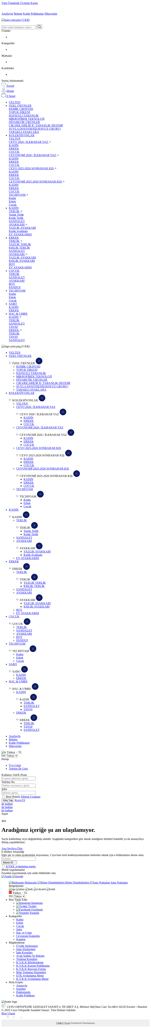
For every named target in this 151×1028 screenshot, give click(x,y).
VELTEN (14, 102)
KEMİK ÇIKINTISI (21, 108)
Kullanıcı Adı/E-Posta (14, 774)
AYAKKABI (17, 224)
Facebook (37, 909)
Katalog (20, 939)
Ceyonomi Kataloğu (28, 936)
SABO (13, 303)
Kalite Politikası (25, 995)
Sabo (19, 929)
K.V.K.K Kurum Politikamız (33, 965)
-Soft (59, 1023)
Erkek (12, 201)
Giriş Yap (8, 800)
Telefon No (8, 782)
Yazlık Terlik (16, 214)
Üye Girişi (15, 765)
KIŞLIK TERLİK (19, 247)
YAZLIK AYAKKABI (22, 227)
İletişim (18, 13)
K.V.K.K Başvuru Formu (31, 969)
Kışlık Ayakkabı (18, 231)
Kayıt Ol (20, 800)
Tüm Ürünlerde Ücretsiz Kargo (19, 3)
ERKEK (14, 148)
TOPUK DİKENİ (19, 112)
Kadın (12, 198)
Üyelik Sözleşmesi (27, 945)
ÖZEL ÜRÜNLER (20, 105)
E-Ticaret (66, 1023)
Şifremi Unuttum (30, 796)
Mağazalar (31, 882)
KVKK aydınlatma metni (20, 866)
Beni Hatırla (13, 796)
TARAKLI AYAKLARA (24, 132)
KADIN (14, 145)
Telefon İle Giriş (18, 768)
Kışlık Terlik (16, 217)
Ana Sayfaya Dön (11, 848)
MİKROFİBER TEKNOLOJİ (26, 118)
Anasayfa (21, 985)
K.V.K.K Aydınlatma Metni (32, 978)
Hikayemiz (51, 13)
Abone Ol (8, 862)
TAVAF (13, 326)
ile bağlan (7, 803)
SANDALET (17, 221)
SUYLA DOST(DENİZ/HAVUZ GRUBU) (35, 128)
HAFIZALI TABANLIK (24, 115)
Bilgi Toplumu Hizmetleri (31, 972)
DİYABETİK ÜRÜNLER (24, 122)
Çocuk (13, 204)
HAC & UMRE (18, 313)
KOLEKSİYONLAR (21, 135)
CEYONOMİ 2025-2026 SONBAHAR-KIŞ (35, 181)
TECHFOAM (17, 194)
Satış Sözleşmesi (25, 949)
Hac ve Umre (24, 932)
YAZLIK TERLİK (20, 244)
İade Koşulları (24, 952)
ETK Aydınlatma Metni (30, 975)
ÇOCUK (14, 151)
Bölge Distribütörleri (77, 882)
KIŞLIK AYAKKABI (22, 260)
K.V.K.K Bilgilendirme (29, 962)
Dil (3, 755)
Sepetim (21, 988)
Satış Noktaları (119, 882)
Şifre (4, 789)
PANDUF (15, 287)
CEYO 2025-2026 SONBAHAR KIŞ (31, 168)
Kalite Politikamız (33, 13)
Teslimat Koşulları (26, 959)
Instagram (37, 903)
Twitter (31, 906)
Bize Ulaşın (8, 1013)
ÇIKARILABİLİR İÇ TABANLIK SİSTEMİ (36, 125)
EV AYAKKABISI (20, 234)
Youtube (34, 912)
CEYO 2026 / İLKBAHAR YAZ (29, 142)
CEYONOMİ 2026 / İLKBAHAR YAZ (33, 155)
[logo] (75, 20)
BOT (12, 264)
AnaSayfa (7, 13)
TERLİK (14, 211)
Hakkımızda (23, 992)
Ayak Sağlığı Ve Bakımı (30, 955)
